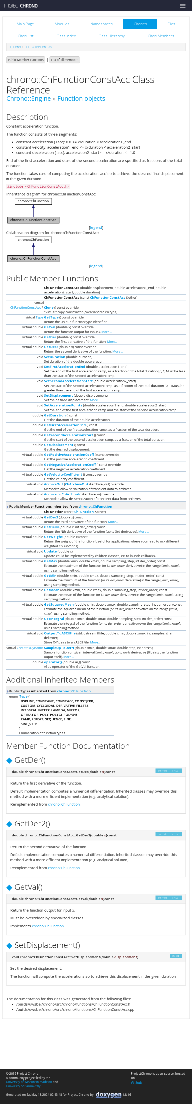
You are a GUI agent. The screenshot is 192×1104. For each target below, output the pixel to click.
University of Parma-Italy (23, 1086)
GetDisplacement (59, 445)
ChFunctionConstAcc (39, 47)
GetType (51, 317)
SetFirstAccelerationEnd (64, 366)
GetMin (50, 575)
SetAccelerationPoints (63, 405)
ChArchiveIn (72, 494)
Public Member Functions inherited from (60, 506)
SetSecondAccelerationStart (68, 381)
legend (96, 227)
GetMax (50, 561)
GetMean (52, 590)
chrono (15, 47)
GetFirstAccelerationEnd (65, 425)
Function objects (81, 98)
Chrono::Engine (28, 98)
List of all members (64, 60)
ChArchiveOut (76, 484)
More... (107, 331)
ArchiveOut (53, 484)
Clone (49, 307)
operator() (53, 662)
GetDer (50, 337)
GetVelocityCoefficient (63, 474)
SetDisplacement (58, 395)
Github (136, 1082)
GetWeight (53, 536)
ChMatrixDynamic (30, 647)
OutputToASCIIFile (60, 633)
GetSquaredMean (59, 604)
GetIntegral (54, 618)
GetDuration (55, 415)
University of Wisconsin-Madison (29, 1082)
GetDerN (51, 527)
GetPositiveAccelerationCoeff (69, 454)
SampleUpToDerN (59, 647)
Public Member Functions (26, 60)
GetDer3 (51, 517)
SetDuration (54, 357)
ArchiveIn (52, 494)
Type (39, 317)
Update (50, 551)
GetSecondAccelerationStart (68, 435)
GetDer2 (51, 347)
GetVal (49, 327)
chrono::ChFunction (95, 506)
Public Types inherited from (49, 691)
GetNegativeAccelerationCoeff (70, 464)
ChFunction (84, 511)
